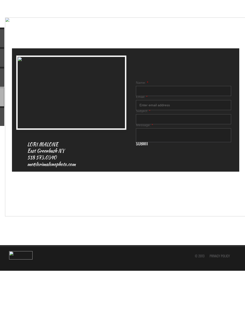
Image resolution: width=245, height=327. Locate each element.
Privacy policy (220, 255)
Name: (142, 83)
